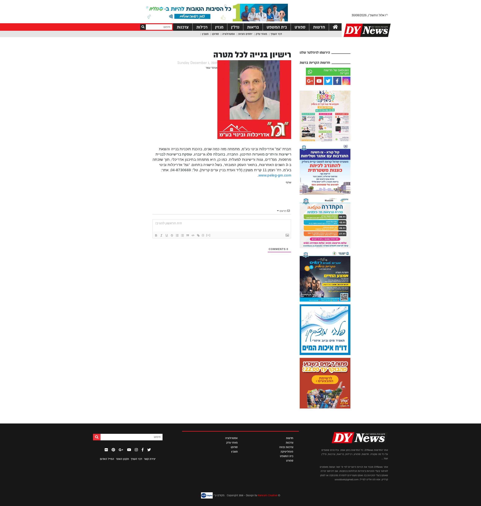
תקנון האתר (122, 458)
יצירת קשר (150, 458)
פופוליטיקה (287, 451)
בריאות (253, 27)
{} (203, 235)
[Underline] (166, 235)
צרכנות (183, 27)
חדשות (319, 27)
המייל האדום (107, 458)
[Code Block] (193, 235)
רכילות (201, 27)
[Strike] (172, 235)
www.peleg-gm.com (275, 175)
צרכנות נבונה (286, 447)
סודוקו (215, 33)
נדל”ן (235, 27)
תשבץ (205, 33)
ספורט (300, 27)
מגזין (219, 27)
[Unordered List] (182, 235)
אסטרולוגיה (228, 33)
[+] (208, 235)
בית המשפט (277, 27)
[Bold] (156, 235)
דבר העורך (276, 33)
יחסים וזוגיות (245, 33)
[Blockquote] (187, 235)
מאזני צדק (261, 33)
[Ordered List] (177, 235)
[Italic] (161, 235)
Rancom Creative (267, 495)
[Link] (198, 235)
